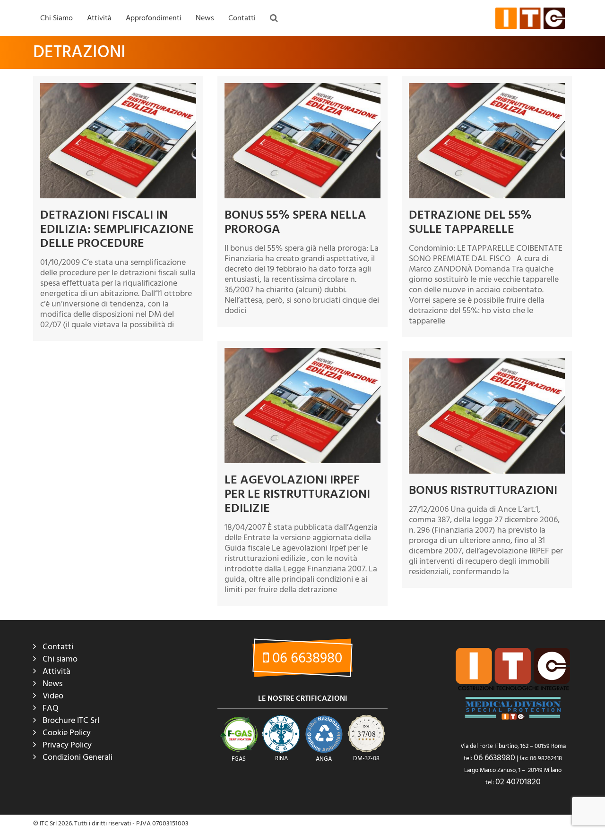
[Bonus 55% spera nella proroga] (302, 140)
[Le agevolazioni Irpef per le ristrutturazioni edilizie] (302, 405)
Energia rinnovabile (225, 105)
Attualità (210, 47)
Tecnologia (213, 164)
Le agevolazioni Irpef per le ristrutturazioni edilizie (297, 494)
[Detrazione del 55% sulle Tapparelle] (487, 140)
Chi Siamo (56, 18)
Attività (99, 18)
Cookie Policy (67, 733)
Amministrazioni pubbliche (126, 105)
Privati (98, 144)
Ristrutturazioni (111, 67)
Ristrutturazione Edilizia (231, 144)
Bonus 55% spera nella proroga (295, 222)
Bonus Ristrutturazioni (483, 490)
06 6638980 (305, 658)
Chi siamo (60, 659)
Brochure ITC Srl (71, 720)
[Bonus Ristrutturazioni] (487, 416)
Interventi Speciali (114, 86)
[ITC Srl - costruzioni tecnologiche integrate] (530, 18)
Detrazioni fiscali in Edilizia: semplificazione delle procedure (117, 229)
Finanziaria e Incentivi (228, 125)
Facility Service (110, 125)
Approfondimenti (154, 18)
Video (53, 696)
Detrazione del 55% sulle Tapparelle (470, 222)
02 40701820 (518, 782)
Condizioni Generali (77, 757)
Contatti (242, 18)
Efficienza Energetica (227, 86)
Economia (212, 67)
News (205, 18)
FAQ (134, 47)
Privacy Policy (67, 745)
